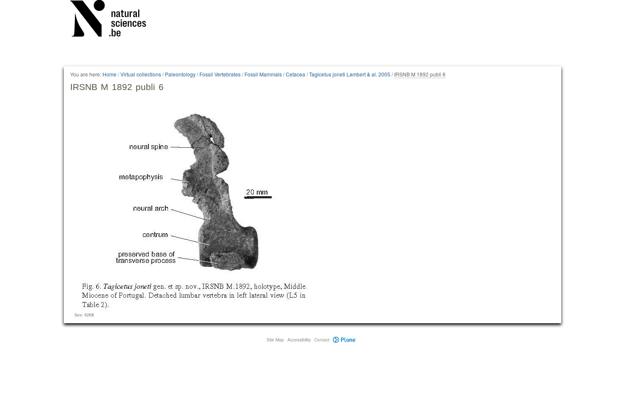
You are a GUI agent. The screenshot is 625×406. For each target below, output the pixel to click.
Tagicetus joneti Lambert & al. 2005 (349, 74)
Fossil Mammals (263, 74)
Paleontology (180, 74)
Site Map (275, 340)
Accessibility (299, 340)
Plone (344, 340)
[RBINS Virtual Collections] (113, 20)
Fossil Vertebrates (220, 74)
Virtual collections (140, 74)
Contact (322, 340)
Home (109, 74)
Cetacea (295, 74)
